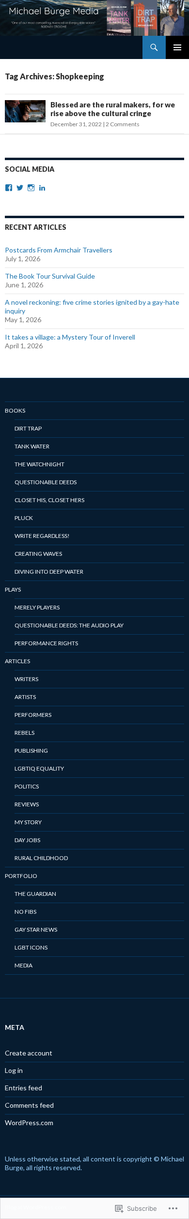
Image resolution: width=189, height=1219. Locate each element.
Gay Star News (36, 929)
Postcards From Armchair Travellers (58, 250)
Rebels (24, 732)
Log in (14, 1070)
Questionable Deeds (46, 482)
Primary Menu (177, 47)
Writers (26, 679)
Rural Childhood (41, 858)
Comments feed (29, 1105)
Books (15, 410)
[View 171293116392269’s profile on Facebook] (9, 188)
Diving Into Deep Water (49, 571)
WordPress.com (29, 1122)
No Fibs (25, 911)
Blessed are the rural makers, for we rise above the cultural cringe (112, 109)
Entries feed (23, 1088)
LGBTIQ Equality (39, 768)
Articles (17, 661)
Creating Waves (38, 553)
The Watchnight (39, 464)
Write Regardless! (42, 535)
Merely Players (37, 607)
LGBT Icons (31, 947)
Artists (25, 696)
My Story (28, 822)
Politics (27, 786)
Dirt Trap (28, 428)
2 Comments (123, 124)
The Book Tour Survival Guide (50, 276)
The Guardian (35, 893)
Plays (13, 589)
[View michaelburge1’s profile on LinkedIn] (42, 188)
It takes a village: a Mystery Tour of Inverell (70, 337)
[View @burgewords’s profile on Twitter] (20, 188)
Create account (28, 1053)
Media (23, 965)
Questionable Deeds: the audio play (69, 625)
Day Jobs (27, 840)
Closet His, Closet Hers (49, 500)
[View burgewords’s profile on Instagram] (31, 188)
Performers (33, 714)
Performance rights (46, 643)
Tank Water (32, 446)
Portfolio (21, 875)
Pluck (24, 517)
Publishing (31, 750)
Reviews (27, 804)
